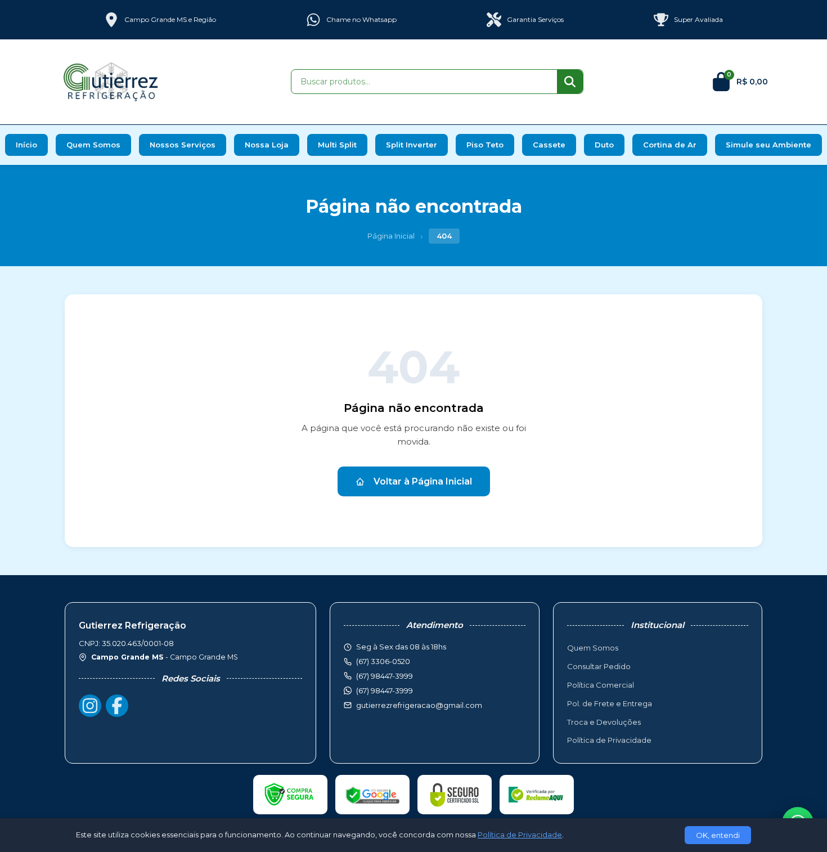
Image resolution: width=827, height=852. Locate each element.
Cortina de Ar (669, 144)
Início (26, 144)
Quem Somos (93, 144)
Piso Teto (485, 144)
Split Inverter (411, 144)
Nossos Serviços (182, 144)
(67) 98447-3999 (384, 690)
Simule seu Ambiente (768, 144)
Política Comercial (600, 684)
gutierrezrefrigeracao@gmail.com (419, 705)
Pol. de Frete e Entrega (609, 703)
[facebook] (117, 705)
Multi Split (337, 144)
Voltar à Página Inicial (423, 481)
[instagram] (90, 705)
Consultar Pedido (599, 666)
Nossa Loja (267, 144)
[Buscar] (570, 81)
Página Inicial (391, 235)
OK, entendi (718, 835)
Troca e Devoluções (604, 722)
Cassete (549, 144)
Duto (604, 144)
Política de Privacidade (609, 740)
